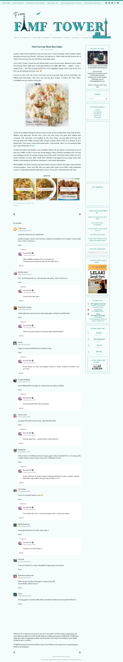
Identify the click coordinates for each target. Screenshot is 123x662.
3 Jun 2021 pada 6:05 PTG (29, 292)
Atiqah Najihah (24, 379)
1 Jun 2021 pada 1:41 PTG (24, 344)
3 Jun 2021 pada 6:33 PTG (29, 509)
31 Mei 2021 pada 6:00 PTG (24, 230)
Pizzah (99, 333)
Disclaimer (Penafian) (92, 3)
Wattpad (97, 117)
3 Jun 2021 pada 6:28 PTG (29, 435)
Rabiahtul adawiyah (26, 575)
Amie (20, 594)
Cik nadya (22, 489)
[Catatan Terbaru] (14, 214)
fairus (20, 342)
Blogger (67, 656)
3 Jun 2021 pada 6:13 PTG (29, 362)
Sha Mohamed (99, 339)
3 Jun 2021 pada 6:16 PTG (29, 400)
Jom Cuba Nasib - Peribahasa (97, 224)
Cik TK (99, 345)
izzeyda (21, 559)
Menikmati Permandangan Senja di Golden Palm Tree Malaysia (98, 320)
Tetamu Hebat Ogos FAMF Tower (97, 229)
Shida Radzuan (24, 524)
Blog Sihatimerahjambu (98, 314)
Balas (20, 245)
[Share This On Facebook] (74, 203)
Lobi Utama (6, 3)
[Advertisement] (98, 151)
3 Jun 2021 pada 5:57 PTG (29, 255)
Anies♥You (98, 310)
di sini (31, 146)
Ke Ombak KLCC (98, 311)
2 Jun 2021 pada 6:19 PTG (24, 491)
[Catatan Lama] (80, 214)
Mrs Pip (99, 352)
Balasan (23, 249)
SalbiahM (21, 450)
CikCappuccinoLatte (98, 304)
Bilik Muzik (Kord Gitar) (36, 3)
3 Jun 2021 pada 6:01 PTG (24, 526)
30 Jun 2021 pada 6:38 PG (24, 577)
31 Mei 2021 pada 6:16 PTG (24, 274)
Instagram (97, 112)
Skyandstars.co (75, 659)
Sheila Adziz (23, 272)
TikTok (97, 110)
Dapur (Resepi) (18, 3)
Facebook (97, 114)
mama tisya (22, 415)
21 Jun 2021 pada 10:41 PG (24, 561)
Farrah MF (27, 253)
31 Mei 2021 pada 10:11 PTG (24, 309)
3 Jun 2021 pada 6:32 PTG (29, 472)
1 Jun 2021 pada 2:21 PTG (24, 381)
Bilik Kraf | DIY (53, 3)
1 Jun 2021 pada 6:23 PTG (24, 452)
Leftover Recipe (19, 203)
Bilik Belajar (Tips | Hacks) (71, 3)
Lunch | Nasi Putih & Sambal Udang (98, 306)
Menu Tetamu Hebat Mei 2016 (98, 218)
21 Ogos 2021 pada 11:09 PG (25, 596)
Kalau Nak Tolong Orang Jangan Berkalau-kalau (98, 239)
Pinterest (97, 115)
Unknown (22, 228)
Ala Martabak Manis (97, 234)
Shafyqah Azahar (24, 307)
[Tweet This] (77, 203)
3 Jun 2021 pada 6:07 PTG (29, 327)
